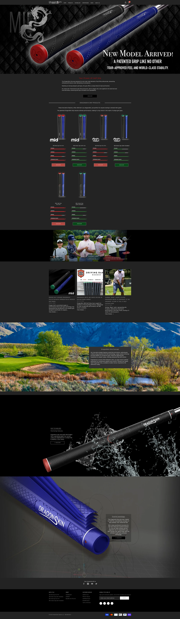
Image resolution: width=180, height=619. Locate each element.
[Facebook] (83, 583)
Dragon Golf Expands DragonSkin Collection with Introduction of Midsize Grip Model (62, 299)
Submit (124, 598)
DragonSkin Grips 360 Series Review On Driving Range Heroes (89, 298)
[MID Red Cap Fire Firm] (58, 128)
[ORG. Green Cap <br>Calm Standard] (79, 185)
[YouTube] (92, 583)
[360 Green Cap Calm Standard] (121, 128)
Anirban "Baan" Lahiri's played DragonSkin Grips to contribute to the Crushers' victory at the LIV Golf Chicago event (117, 300)
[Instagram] (88, 583)
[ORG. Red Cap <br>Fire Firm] (58, 185)
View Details (52, 312)
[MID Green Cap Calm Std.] (79, 128)
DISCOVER (90, 96)
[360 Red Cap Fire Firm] (100, 128)
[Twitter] (96, 583)
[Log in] (125, 2)
